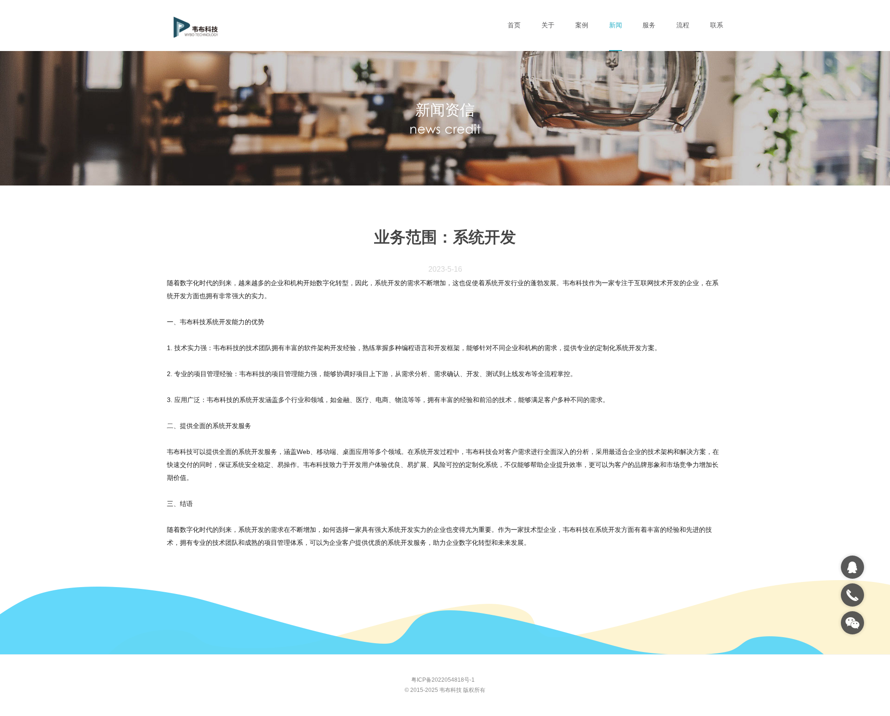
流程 (682, 25)
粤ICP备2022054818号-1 (443, 680)
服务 (648, 25)
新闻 (615, 25)
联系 (716, 25)
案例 (581, 25)
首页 (514, 25)
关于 (547, 25)
